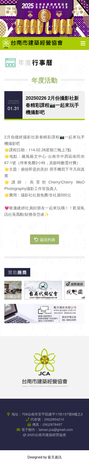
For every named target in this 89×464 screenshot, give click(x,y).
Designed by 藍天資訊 (44, 457)
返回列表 (47, 239)
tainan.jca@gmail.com (56, 429)
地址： (47, 414)
